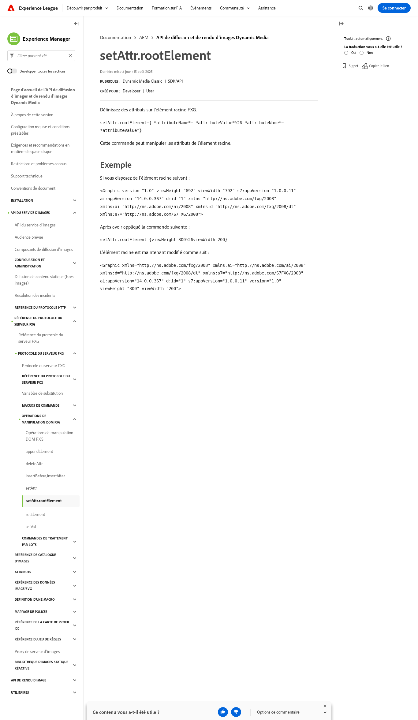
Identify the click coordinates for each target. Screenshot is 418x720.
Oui (353, 52)
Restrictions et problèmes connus (38, 163)
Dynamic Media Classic (142, 81)
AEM (143, 37)
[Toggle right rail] (341, 24)
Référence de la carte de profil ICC (42, 625)
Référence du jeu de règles (38, 639)
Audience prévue (29, 237)
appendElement (39, 451)
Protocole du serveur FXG (41, 353)
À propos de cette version (32, 115)
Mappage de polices (31, 612)
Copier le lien (379, 65)
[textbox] (41, 55)
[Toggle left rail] (76, 24)
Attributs (23, 572)
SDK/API (175, 81)
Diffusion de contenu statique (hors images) (44, 280)
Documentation (115, 37)
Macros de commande (40, 405)
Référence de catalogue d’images (35, 558)
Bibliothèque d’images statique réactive (41, 665)
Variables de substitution (42, 393)
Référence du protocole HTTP (40, 307)
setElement (35, 514)
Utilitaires (20, 692)
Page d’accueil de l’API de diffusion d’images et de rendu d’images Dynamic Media (43, 96)
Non (370, 52)
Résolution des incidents (35, 295)
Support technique (27, 176)
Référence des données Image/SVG (35, 585)
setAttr (31, 488)
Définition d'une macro (35, 599)
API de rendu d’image (28, 680)
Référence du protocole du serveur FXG (38, 321)
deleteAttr (34, 463)
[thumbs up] (223, 712)
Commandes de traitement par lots (45, 541)
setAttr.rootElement (44, 500)
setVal (31, 526)
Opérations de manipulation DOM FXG (41, 419)
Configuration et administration (30, 263)
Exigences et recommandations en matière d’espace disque (40, 148)
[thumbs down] (236, 712)
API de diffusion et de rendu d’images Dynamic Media (212, 37)
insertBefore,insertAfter (45, 476)
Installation (22, 200)
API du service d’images (30, 213)
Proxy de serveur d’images (37, 651)
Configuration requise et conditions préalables (40, 130)
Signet (353, 65)
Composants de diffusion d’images (44, 249)
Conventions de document (33, 188)
